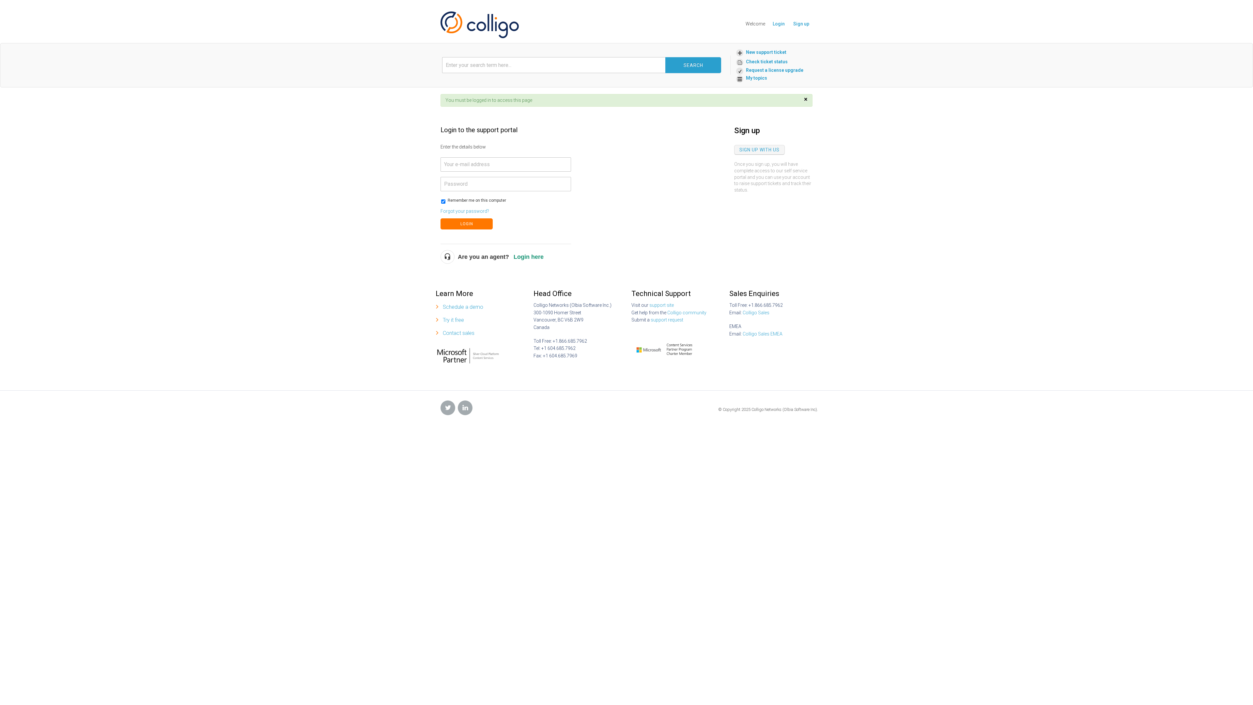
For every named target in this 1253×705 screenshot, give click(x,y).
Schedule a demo (463, 307)
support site (661, 305)
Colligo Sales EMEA (762, 334)
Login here (529, 257)
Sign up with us (759, 149)
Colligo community (686, 312)
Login (466, 224)
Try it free (453, 320)
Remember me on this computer (477, 200)
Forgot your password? (465, 211)
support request (667, 319)
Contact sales (458, 333)
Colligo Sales (756, 312)
